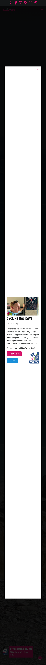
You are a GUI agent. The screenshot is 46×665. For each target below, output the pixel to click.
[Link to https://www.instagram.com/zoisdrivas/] (20, 2)
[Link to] (30, 2)
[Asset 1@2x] (34, 352)
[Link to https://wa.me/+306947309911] (35, 2)
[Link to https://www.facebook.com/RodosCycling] (16, 2)
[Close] (37, 70)
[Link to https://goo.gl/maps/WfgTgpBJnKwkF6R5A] (25, 2)
